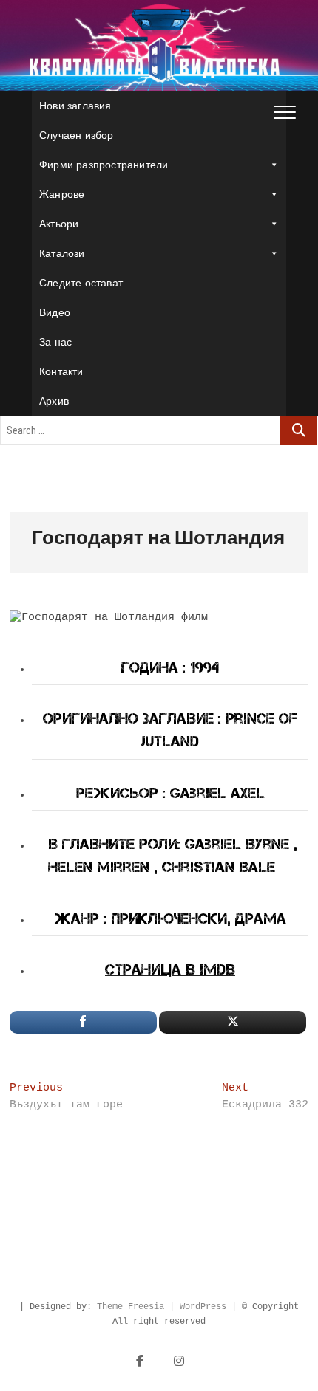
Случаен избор (76, 135)
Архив (54, 401)
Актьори (58, 224)
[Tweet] (232, 1022)
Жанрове (61, 194)
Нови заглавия (75, 105)
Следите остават (81, 283)
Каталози (62, 253)
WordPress (203, 1307)
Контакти (61, 371)
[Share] (83, 1022)
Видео (54, 312)
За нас (55, 342)
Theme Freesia (130, 1307)
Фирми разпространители (103, 165)
